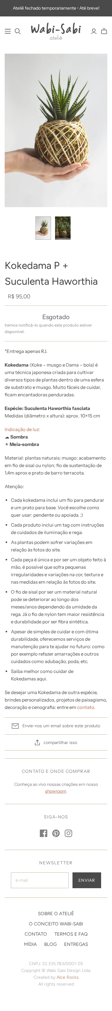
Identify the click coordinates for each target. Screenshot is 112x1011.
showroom (55, 791)
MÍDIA (30, 944)
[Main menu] (8, 31)
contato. (86, 707)
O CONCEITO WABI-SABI (56, 924)
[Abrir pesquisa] (18, 31)
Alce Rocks (68, 977)
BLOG (50, 944)
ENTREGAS (76, 944)
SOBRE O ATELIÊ (56, 913)
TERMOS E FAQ (71, 934)
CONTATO (36, 934)
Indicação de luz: (22, 429)
